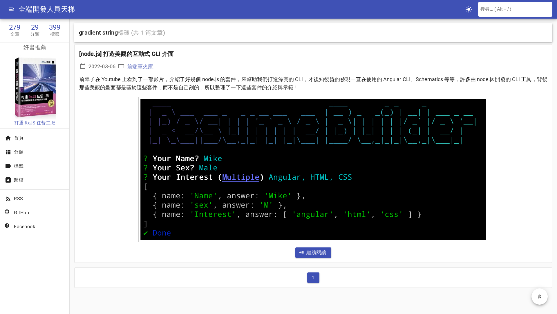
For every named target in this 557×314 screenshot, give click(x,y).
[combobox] (515, 9)
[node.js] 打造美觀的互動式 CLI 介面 (126, 53)
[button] (12, 9)
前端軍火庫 (140, 66)
